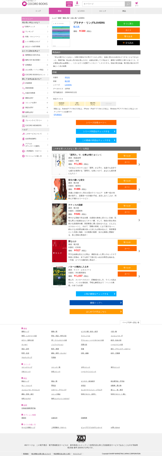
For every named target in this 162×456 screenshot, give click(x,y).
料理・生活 (25, 353)
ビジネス (81, 11)
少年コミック (85, 367)
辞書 (82, 349)
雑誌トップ (25, 381)
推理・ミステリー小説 (29, 336)
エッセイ (25, 344)
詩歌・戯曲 (85, 353)
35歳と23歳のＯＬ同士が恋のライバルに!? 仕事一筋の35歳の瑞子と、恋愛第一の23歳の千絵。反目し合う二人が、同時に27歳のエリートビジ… (92, 195)
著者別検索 (29, 88)
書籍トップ (25, 331)
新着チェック (30, 27)
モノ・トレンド (27, 385)
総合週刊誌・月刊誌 (117, 381)
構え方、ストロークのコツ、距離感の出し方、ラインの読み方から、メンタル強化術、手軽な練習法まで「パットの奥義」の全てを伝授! (92, 282)
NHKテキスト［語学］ (88, 394)
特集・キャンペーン (32, 37)
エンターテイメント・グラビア (91, 390)
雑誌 (124, 11)
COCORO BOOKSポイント (35, 75)
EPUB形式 (58, 115)
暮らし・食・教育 (117, 390)
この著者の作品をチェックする (96, 140)
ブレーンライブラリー (33, 120)
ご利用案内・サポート (33, 151)
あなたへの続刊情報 (32, 46)
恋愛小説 (84, 344)
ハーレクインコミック (88, 371)
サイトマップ (77, 453)
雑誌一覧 (54, 381)
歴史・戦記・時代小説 (58, 336)
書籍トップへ (96, 303)
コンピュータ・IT (117, 336)
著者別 (24, 418)
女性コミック (55, 371)
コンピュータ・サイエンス (31, 390)
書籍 (59, 11)
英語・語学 (25, 349)
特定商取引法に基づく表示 (62, 453)
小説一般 (114, 331)
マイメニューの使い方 (33, 156)
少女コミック (26, 371)
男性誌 (53, 385)
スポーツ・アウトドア (58, 390)
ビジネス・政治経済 (88, 381)
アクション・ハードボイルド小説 (92, 340)
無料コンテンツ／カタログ (60, 398)
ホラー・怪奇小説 (28, 340)
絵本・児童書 (115, 353)
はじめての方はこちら (96, 311)
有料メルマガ (26, 398)
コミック (102, 11)
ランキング (29, 31)
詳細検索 (28, 83)
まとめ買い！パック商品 (34, 70)
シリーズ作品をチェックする (96, 131)
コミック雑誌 (55, 394)
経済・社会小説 (116, 340)
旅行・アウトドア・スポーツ (120, 349)
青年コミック (115, 367)
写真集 (53, 357)
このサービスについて (33, 134)
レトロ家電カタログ (32, 41)
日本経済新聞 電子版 (29, 408)
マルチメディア (27, 357)
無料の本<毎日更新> (32, 60)
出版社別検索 (30, 93)
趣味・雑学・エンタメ (58, 353)
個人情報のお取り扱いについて (41, 453)
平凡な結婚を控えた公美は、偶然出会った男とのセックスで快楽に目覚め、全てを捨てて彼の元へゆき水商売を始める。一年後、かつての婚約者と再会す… (92, 257)
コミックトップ (27, 367)
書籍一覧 (54, 331)
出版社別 (54, 418)
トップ (38, 11)
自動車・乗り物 (116, 385)
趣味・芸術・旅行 (28, 394)
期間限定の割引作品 (32, 55)
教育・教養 (55, 349)
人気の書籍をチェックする (96, 294)
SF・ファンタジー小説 (59, 340)
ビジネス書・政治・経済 (89, 331)
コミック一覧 (55, 367)
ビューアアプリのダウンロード (91, 427)
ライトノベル (85, 336)
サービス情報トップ (28, 427)
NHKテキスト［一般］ (118, 394)
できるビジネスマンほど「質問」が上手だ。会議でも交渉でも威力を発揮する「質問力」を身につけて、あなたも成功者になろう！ (92, 170)
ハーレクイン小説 (117, 344)
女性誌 (83, 385)
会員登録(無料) (30, 139)
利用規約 (26, 453)
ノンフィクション (57, 344)
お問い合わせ (115, 427)
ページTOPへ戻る (129, 322)
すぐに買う (128, 23)
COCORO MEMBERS (33, 125)
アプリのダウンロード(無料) (32, 145)
